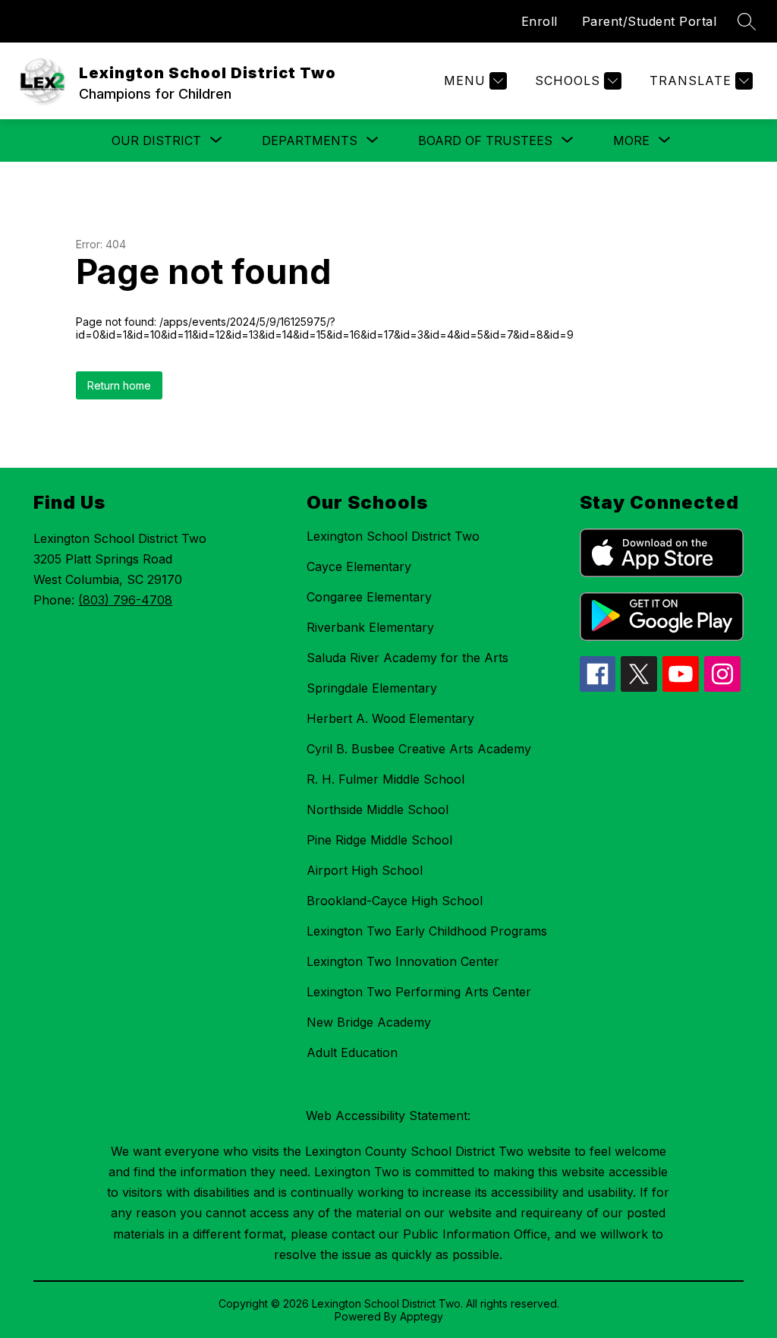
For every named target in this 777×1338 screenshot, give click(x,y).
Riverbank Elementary (370, 627)
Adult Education (352, 1052)
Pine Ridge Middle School (379, 839)
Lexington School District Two (393, 536)
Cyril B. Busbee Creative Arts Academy (419, 748)
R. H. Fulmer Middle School (385, 779)
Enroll (539, 21)
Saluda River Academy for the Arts (407, 657)
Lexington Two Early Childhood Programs (427, 931)
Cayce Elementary (359, 566)
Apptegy (421, 1316)
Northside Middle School (377, 809)
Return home (119, 385)
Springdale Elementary (372, 688)
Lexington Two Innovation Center (403, 961)
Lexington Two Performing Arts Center (419, 991)
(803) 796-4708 (125, 599)
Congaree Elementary (369, 596)
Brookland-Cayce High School (395, 900)
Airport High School (365, 870)
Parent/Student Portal (649, 21)
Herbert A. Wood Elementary (390, 718)
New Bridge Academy (369, 1022)
